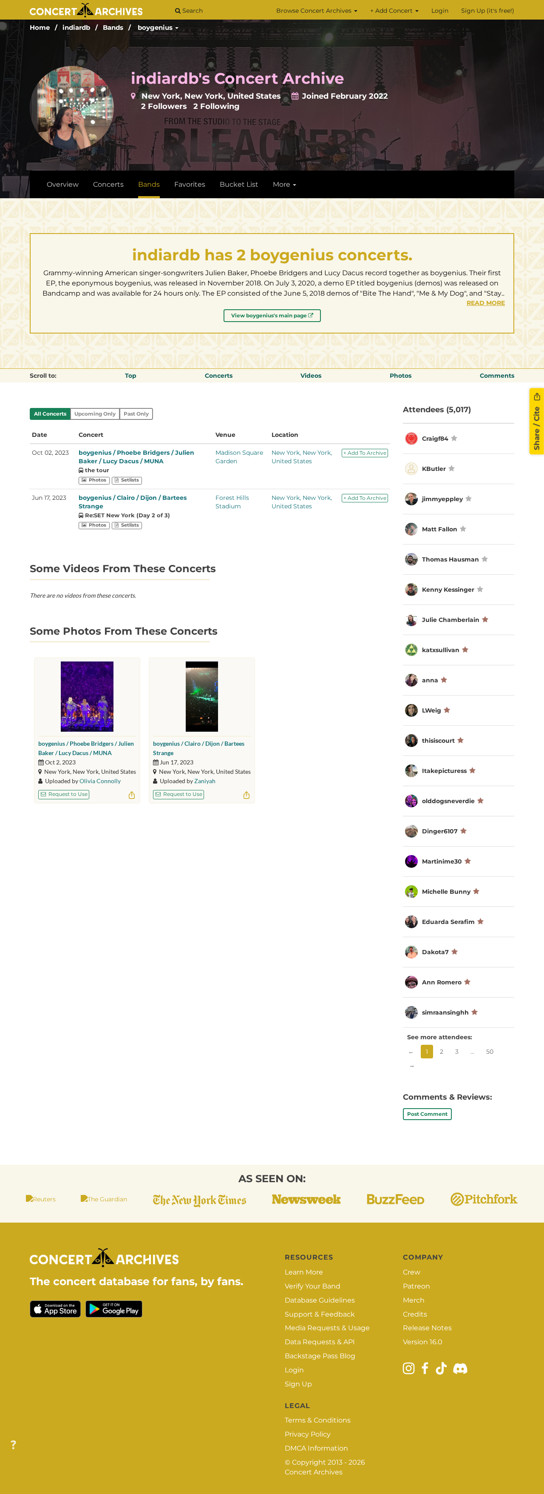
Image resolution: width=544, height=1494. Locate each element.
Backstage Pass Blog (320, 1356)
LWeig (431, 710)
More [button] (282, 184)
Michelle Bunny (446, 891)
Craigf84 (436, 438)
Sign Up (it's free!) (487, 10)
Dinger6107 (440, 831)
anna (430, 680)
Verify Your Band (312, 1286)
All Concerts (50, 414)
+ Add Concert (392, 10)
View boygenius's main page (269, 315)
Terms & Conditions (318, 1420)
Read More (486, 303)
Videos (310, 375)
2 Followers (164, 106)
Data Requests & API (320, 1342)
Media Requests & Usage (327, 1328)
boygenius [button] (156, 27)
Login (439, 10)
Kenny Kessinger (448, 589)
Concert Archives (314, 1472)
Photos (400, 375)
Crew (411, 1272)
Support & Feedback (320, 1314)
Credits (415, 1314)
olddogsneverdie (448, 801)
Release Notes (427, 1328)
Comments (497, 375)
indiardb (76, 27)
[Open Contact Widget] (13, 1445)
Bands (113, 27)
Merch (414, 1300)
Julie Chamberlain (450, 620)
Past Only (136, 414)
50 (489, 1051)
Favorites (189, 184)
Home (40, 27)
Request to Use (67, 794)
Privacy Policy (308, 1434)
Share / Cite (537, 427)
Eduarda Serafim (448, 922)
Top (130, 375)
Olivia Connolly (100, 780)
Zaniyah (204, 780)
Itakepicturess (444, 771)
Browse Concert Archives (314, 10)
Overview (63, 184)
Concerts (108, 184)
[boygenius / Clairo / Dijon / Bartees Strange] (202, 696)
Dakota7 (435, 952)
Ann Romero (442, 982)
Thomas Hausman (450, 559)
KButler (434, 469)
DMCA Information (316, 1448)
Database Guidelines (320, 1300)
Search (192, 10)
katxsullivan (440, 650)
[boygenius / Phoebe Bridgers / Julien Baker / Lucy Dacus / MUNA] (87, 696)
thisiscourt (438, 740)
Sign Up (298, 1384)
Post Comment (427, 1114)
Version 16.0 (422, 1342)
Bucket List (239, 184)
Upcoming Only (95, 414)
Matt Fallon (439, 529)
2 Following (216, 106)
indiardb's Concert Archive (237, 78)
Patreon (416, 1286)
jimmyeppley (442, 499)
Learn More (304, 1272)
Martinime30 (442, 861)
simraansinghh (445, 1012)
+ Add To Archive (364, 453)
